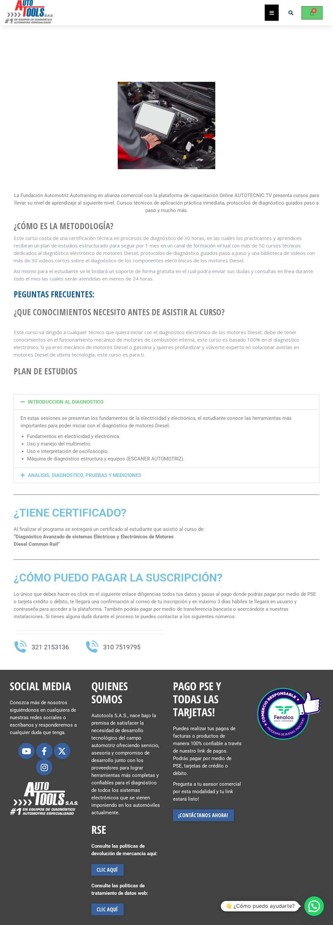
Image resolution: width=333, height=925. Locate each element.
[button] (166, 401)
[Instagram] (44, 767)
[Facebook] (44, 751)
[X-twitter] (62, 751)
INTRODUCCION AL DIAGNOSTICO (65, 402)
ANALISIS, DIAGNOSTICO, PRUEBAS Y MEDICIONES (84, 475)
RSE (98, 829)
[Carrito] (312, 12)
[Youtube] (26, 751)
